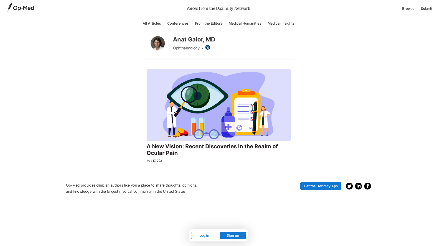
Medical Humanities (245, 23)
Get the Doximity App (321, 186)
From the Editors (208, 23)
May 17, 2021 (155, 160)
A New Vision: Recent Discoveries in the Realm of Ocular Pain (212, 149)
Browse (408, 8)
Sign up (233, 235)
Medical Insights (281, 23)
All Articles (152, 23)
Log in (204, 235)
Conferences (178, 23)
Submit (426, 8)
